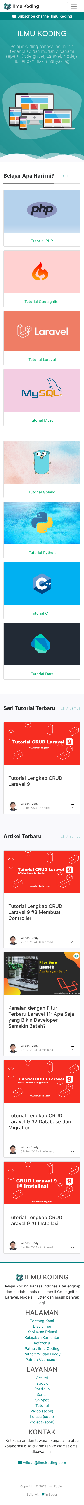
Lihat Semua (70, 176)
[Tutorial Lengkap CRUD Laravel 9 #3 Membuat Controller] (42, 875)
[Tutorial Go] (42, 465)
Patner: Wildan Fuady (42, 1354)
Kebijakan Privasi (42, 1332)
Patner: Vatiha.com (42, 1359)
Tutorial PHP (42, 241)
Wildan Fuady (29, 803)
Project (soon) (42, 1422)
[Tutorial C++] (42, 586)
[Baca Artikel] (73, 942)
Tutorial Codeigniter (42, 301)
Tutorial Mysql (42, 420)
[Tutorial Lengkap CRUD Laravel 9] (42, 746)
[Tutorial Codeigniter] (42, 214)
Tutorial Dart (42, 673)
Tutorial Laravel (42, 359)
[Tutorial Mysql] (42, 393)
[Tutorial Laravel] (42, 334)
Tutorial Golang (42, 492)
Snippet (42, 1400)
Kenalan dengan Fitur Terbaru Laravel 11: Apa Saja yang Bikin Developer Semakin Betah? (41, 1017)
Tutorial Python (42, 552)
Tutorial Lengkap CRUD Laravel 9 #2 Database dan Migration (39, 1121)
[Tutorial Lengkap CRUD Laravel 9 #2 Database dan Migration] (42, 1084)
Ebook (42, 1383)
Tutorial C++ (42, 613)
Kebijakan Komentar (42, 1337)
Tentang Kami (42, 1320)
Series (42, 1394)
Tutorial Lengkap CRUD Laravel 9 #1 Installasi (35, 1220)
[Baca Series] (73, 808)
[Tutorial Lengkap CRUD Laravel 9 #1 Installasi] (42, 1186)
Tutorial (42, 1405)
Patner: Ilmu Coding (42, 1348)
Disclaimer (42, 1326)
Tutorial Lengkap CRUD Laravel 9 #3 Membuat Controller (35, 912)
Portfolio (42, 1389)
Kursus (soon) (42, 1416)
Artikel (42, 1377)
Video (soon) (42, 1411)
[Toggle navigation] (73, 6)
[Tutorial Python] (42, 526)
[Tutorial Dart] (42, 647)
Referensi (42, 1343)
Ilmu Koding (25, 6)
